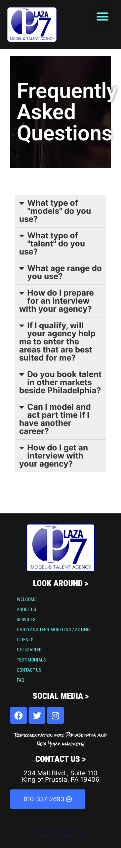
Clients (25, 639)
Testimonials (31, 660)
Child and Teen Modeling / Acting (53, 629)
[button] (102, 16)
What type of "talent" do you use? (52, 244)
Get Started (29, 649)
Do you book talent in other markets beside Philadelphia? (60, 382)
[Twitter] (37, 715)
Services (26, 619)
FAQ (20, 680)
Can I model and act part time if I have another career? (55, 419)
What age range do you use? (64, 272)
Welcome (27, 599)
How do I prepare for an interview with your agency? (56, 301)
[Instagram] (55, 715)
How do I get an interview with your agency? (53, 456)
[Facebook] (18, 715)
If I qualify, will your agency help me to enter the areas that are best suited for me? (57, 341)
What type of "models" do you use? (55, 211)
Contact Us (29, 670)
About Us (26, 609)
